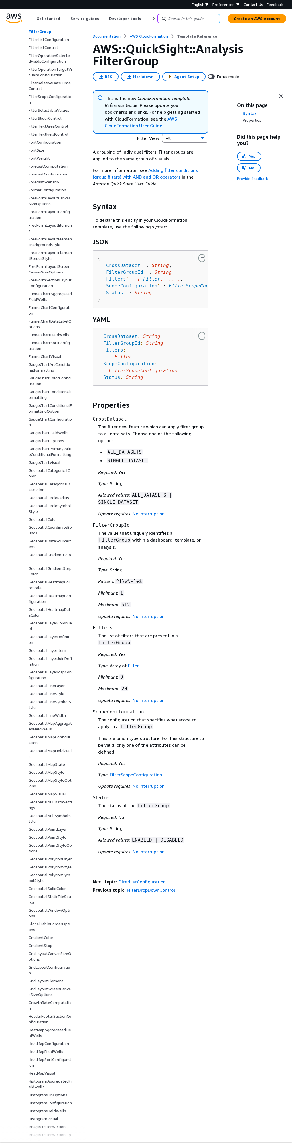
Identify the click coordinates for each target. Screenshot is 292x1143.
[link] (197, 36)
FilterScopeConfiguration (203, 286)
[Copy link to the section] (88, 206)
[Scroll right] (153, 18)
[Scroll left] (32, 18)
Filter (151, 279)
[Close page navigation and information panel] (281, 96)
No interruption (149, 514)
